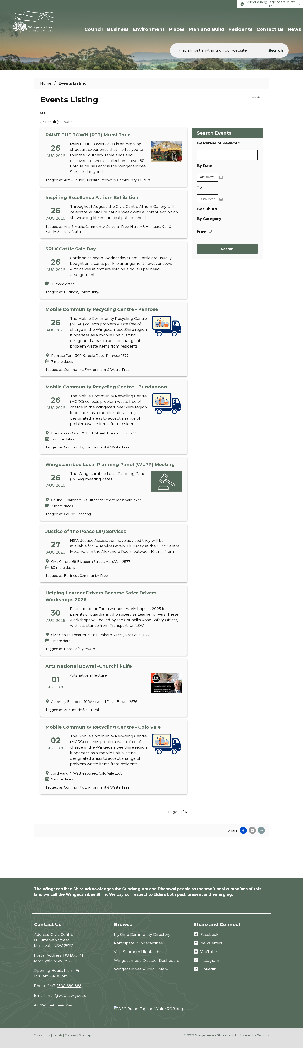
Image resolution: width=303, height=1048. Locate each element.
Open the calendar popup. (221, 177)
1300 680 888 (69, 986)
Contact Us (42, 1035)
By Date (217, 165)
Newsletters (211, 943)
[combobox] (270, 4)
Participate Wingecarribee (138, 943)
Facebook (209, 934)
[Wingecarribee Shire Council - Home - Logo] (33, 22)
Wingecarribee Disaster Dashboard (147, 960)
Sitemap (85, 1035)
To (212, 187)
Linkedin (208, 969)
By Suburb (207, 209)
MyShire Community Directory (142, 934)
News (294, 29)
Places (176, 29)
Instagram (209, 960)
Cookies (70, 1035)
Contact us (270, 29)
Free (201, 231)
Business (118, 29)
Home (46, 83)
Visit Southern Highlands (137, 952)
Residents (240, 29)
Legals (57, 1035)
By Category (209, 218)
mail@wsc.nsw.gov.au (66, 995)
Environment (149, 29)
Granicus (263, 1035)
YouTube (208, 952)
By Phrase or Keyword (218, 143)
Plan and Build (206, 29)
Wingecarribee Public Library (141, 969)
